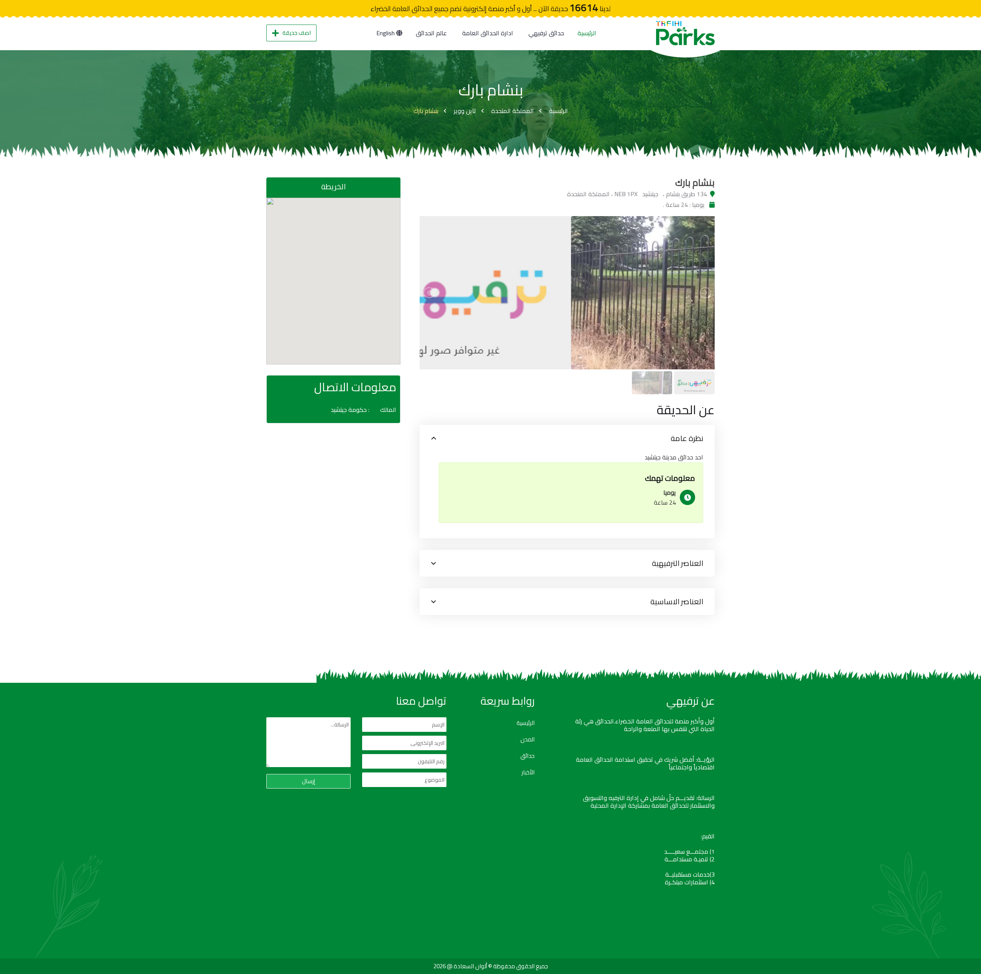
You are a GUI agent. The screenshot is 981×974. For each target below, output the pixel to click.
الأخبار (528, 772)
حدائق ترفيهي (546, 33)
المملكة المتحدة (512, 110)
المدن (527, 739)
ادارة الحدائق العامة (487, 33)
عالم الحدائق (431, 33)
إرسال (308, 781)
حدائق (527, 756)
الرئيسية (586, 33)
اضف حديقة (296, 32)
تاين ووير (465, 110)
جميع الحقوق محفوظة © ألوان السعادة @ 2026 (490, 966)
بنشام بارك (425, 110)
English (386, 33)
